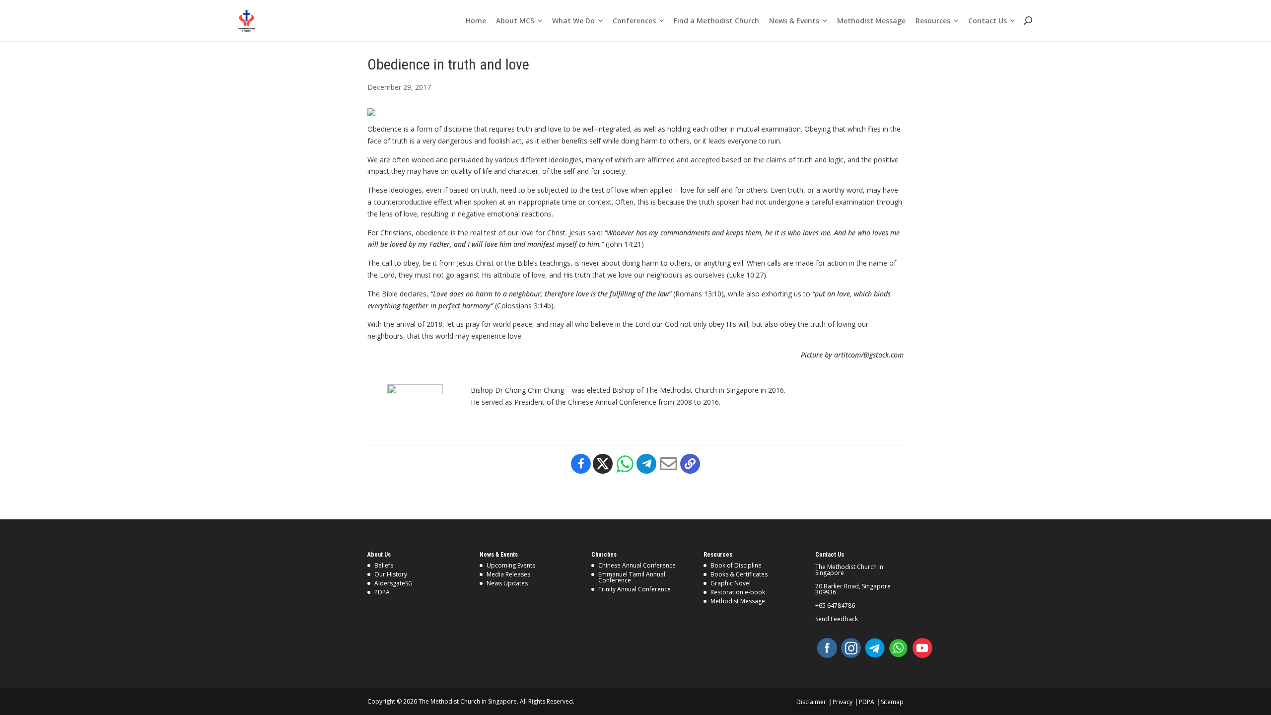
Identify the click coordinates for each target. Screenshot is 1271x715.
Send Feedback (836, 619)
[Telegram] (646, 464)
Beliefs (383, 565)
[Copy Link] (690, 464)
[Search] (1027, 20)
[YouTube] (922, 648)
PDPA (382, 592)
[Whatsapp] (625, 464)
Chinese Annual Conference (637, 565)
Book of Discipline (736, 565)
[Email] (668, 464)
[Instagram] (851, 648)
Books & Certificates (739, 574)
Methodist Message (737, 601)
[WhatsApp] (899, 648)
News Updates (507, 583)
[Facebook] (581, 464)
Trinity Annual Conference (634, 589)
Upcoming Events (511, 565)
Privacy (842, 702)
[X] (603, 464)
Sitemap (892, 702)
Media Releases (508, 574)
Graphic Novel (730, 583)
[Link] (246, 21)
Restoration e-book (737, 592)
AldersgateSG (393, 583)
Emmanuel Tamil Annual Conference (631, 577)
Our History (390, 574)
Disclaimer (811, 702)
